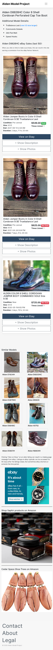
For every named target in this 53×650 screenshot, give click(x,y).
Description (31, 142)
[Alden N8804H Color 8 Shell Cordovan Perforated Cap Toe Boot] (37, 439)
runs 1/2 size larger (29, 25)
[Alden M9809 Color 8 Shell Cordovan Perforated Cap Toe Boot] (37, 388)
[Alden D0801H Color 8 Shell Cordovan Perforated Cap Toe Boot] (12, 439)
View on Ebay (26, 136)
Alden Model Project (15, 4)
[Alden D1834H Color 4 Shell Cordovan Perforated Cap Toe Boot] (12, 362)
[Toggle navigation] (46, 4)
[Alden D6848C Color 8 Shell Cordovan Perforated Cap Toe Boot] (12, 413)
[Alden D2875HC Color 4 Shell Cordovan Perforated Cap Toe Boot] (12, 388)
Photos (31, 149)
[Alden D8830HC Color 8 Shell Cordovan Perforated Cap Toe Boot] (37, 362)
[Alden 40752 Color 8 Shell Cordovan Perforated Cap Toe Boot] (37, 413)
